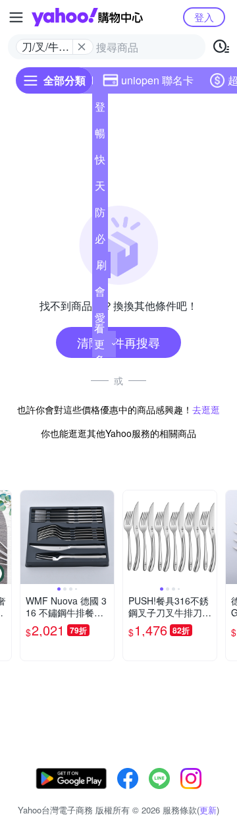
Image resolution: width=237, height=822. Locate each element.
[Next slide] (105, 537)
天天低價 (100, 188)
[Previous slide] (29, 537)
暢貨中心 (100, 135)
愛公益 (100, 320)
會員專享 (100, 294)
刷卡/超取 (101, 267)
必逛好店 (100, 241)
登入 (204, 17)
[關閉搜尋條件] (82, 47)
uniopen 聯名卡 (157, 80)
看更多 (99, 343)
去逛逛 (206, 409)
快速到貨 (100, 162)
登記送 (100, 109)
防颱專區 (100, 214)
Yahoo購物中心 (87, 17)
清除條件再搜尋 (118, 342)
